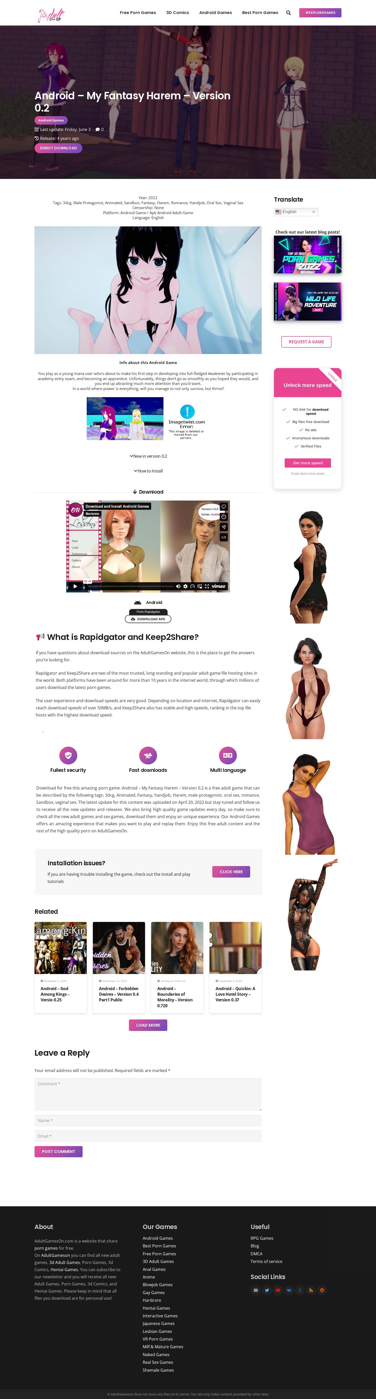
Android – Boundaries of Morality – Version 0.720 (175, 997)
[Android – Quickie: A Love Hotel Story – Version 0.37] (235, 925)
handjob (162, 795)
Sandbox (44, 802)
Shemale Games (158, 1370)
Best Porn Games (159, 1246)
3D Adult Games (158, 1261)
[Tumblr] (300, 1290)
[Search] (288, 13)
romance (250, 795)
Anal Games (154, 1269)
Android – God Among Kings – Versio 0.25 (55, 994)
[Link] (51, 15)
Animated (126, 795)
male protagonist (205, 795)
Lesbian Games (157, 1331)
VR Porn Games (158, 1339)
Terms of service (266, 1261)
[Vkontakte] (289, 1290)
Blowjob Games (158, 1284)
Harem (179, 795)
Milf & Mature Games (163, 1346)
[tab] (148, 456)
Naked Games (156, 1354)
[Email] (256, 1290)
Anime (149, 1277)
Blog (255, 1246)
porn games (46, 1248)
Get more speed (308, 462)
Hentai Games (64, 1269)
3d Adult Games (64, 1262)
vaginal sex (65, 802)
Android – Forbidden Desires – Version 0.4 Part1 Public (119, 994)
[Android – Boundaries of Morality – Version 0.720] (177, 925)
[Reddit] (322, 1290)
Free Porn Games (159, 1254)
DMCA (256, 1254)
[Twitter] (267, 1290)
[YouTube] (278, 1290)
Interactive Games (160, 1316)
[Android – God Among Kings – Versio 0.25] (61, 925)
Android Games (245, 816)
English (289, 212)
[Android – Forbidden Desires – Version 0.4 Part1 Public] (119, 925)
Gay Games (154, 1292)
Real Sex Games (158, 1362)
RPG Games (262, 1238)
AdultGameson (55, 1255)
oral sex (231, 795)
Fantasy (144, 795)
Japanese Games (159, 1323)
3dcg (109, 795)
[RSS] (311, 1290)
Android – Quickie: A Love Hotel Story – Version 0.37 (235, 994)
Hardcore (152, 1300)
